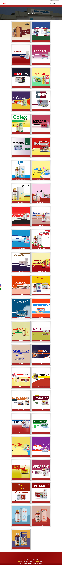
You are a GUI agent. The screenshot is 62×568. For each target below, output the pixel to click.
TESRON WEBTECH (39, 563)
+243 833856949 (54, 0)
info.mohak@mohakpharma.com (26, 561)
